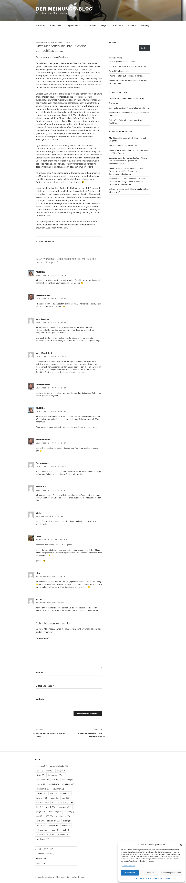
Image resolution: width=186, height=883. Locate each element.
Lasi (111, 158)
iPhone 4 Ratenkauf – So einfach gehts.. (126, 76)
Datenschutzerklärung (154, 878)
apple (50, 770)
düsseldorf (42, 780)
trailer (67, 821)
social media (63, 816)
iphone (65, 793)
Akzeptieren (130, 873)
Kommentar (42, 638)
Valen (111, 189)
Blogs (103, 25)
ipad (53, 793)
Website (40, 699)
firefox (40, 784)
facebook (67, 780)
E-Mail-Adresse (45, 686)
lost (39, 807)
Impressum (167, 878)
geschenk (68, 784)
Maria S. (112, 168)
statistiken (53, 821)
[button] (181, 844)
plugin (40, 812)
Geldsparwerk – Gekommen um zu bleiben (126, 98)
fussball (54, 784)
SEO (49, 816)
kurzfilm (57, 802)
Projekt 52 (54, 812)
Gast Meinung (47, 242)
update (53, 825)
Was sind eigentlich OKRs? (128, 146)
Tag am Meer (114, 103)
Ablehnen (149, 873)
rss (39, 816)
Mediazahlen (55, 25)
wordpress (42, 839)
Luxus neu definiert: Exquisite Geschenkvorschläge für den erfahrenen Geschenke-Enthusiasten (126, 171)
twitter (41, 825)
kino (65, 798)
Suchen (112, 42)
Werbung (145, 25)
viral (65, 830)
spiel (40, 821)
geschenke (42, 789)
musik (50, 807)
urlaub (66, 825)
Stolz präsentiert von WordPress (70, 877)
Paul (111, 150)
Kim (38, 573)
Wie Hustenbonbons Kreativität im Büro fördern (129, 108)
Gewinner (58, 789)
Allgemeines (72, 25)
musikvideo (64, 807)
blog (61, 770)
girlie (39, 513)
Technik (130, 25)
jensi (38, 536)
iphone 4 (41, 798)
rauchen (69, 812)
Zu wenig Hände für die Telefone (122, 62)
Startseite (40, 25)
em (55, 780)
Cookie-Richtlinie (138, 878)
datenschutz (55, 775)
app (39, 770)
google (41, 793)
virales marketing (45, 834)
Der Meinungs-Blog (64, 9)
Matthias (64, 42)
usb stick (41, 830)
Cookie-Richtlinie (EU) (44, 849)
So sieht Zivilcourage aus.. (120, 71)
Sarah (39, 599)
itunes (54, 798)
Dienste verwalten (128, 866)
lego (69, 802)
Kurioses (117, 25)
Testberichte (90, 25)
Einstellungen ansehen (171, 873)
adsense (41, 766)
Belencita (113, 179)
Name (39, 673)
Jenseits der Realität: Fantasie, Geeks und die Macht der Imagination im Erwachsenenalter (128, 161)
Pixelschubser (43, 295)
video (55, 830)
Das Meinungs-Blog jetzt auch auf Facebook (127, 66)
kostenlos (42, 802)
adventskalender (59, 766)
